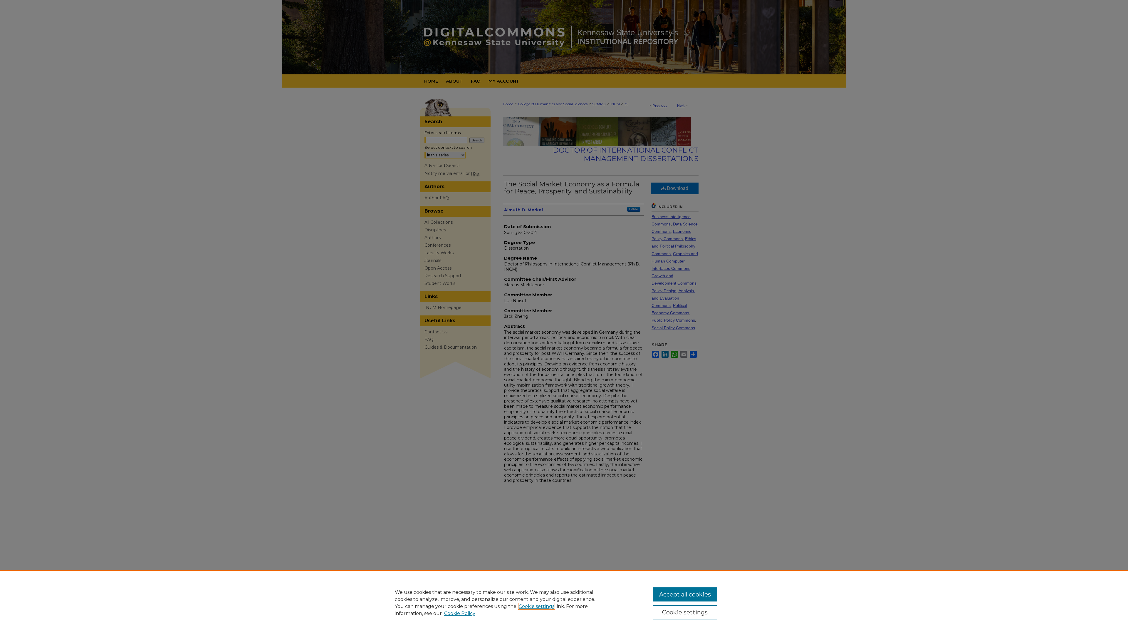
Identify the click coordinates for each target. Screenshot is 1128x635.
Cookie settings (536, 606)
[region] (564, 602)
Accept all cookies (685, 594)
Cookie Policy (459, 613)
